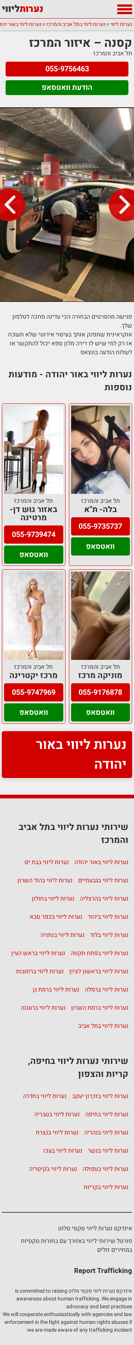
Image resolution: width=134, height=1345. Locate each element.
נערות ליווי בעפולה (105, 1169)
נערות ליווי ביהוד (108, 916)
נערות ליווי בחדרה (45, 1096)
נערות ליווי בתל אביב (103, 1026)
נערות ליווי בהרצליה (104, 898)
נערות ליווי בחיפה (106, 1114)
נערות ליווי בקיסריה (53, 1169)
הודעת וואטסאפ (67, 87)
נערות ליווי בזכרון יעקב (100, 1096)
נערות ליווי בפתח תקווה (99, 953)
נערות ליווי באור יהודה (81, 754)
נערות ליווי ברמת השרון (99, 1007)
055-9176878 (100, 692)
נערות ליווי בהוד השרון (45, 880)
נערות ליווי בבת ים (47, 862)
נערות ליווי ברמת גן (56, 989)
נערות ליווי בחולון (53, 898)
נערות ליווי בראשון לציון (98, 971)
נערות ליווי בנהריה (106, 1132)
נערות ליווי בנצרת (57, 1132)
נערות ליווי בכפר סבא (56, 916)
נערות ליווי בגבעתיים (103, 880)
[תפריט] (124, 9)
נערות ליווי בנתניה (62, 935)
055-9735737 (100, 526)
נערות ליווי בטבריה (57, 1114)
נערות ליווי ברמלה (106, 989)
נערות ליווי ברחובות (40, 971)
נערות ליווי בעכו (62, 1150)
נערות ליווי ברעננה (43, 1007)
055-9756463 (67, 68)
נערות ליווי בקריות (106, 1187)
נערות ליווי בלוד (109, 935)
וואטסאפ (100, 546)
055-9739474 (33, 534)
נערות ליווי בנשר (108, 1150)
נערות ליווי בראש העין (38, 953)
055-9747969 (33, 692)
